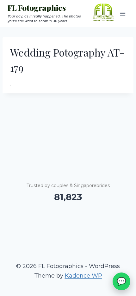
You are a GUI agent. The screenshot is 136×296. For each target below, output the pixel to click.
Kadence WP (83, 275)
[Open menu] (122, 13)
